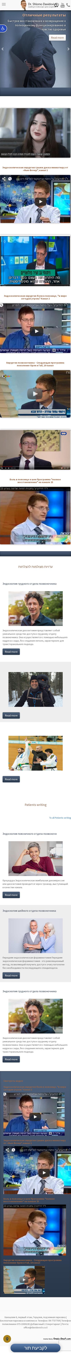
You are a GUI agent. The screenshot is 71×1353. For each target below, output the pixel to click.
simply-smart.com (57, 1338)
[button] (3, 49)
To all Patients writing (60, 817)
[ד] (34, 1113)
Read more (11, 651)
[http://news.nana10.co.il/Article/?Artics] (24, 1279)
